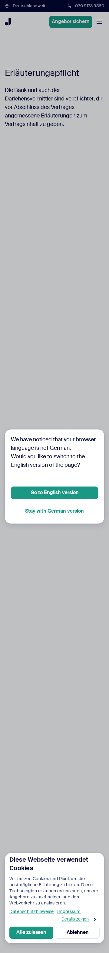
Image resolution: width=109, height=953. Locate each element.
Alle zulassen (31, 932)
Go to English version (55, 492)
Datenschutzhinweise (31, 912)
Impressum (69, 912)
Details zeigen (75, 919)
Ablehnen (78, 932)
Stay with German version (54, 511)
